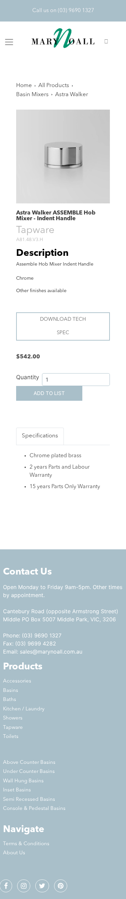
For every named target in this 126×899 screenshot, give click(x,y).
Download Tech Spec (63, 326)
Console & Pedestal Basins (34, 808)
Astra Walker (71, 94)
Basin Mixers (32, 94)
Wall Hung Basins (23, 781)
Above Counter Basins (29, 762)
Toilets (10, 736)
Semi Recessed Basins (29, 799)
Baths (9, 699)
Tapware (13, 727)
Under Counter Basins (29, 771)
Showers (13, 718)
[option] (63, 156)
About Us (14, 853)
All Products (53, 85)
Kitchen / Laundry (23, 709)
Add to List (49, 393)
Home (24, 85)
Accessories (17, 681)
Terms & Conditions (26, 844)
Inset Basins (17, 790)
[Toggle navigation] (9, 42)
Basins (10, 690)
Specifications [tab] (40, 436)
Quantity (27, 377)
